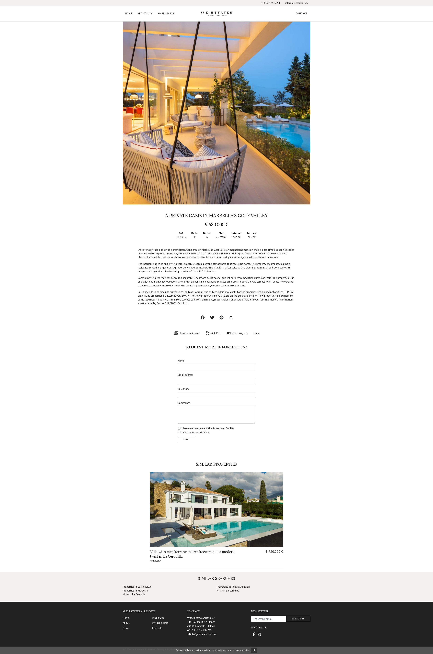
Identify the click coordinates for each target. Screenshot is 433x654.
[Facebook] (253, 634)
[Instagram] (259, 634)
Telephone (184, 388)
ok (254, 650)
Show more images (189, 333)
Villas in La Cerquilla (227, 590)
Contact (302, 13)
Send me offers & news (195, 432)
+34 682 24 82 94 (270, 2)
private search (160, 622)
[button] (128, 113)
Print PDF (215, 333)
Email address (185, 374)
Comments (184, 402)
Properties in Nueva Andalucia (233, 586)
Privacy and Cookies (223, 428)
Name (181, 360)
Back (256, 333)
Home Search (166, 13)
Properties (158, 617)
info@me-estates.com (296, 2)
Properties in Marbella (135, 590)
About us (144, 13)
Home (128, 13)
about (126, 622)
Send (186, 439)
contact (156, 628)
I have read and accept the (208, 428)
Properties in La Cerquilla (137, 586)
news (126, 628)
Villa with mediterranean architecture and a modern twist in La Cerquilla (192, 553)
